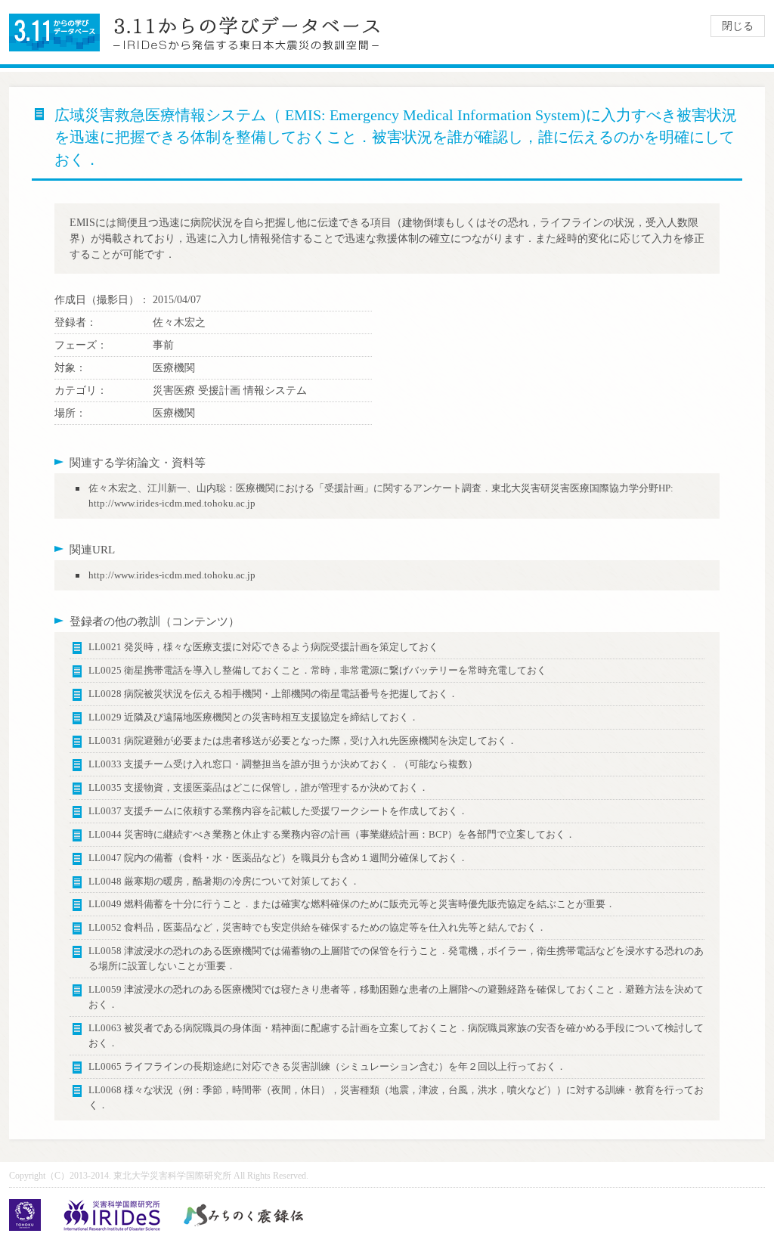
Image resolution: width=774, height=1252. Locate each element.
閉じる (738, 26)
